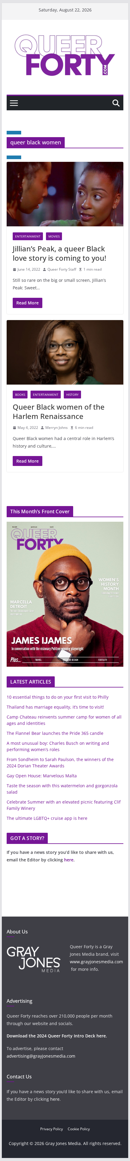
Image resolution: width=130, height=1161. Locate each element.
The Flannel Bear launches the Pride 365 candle (55, 733)
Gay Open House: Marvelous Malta (42, 776)
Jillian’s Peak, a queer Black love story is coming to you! (59, 253)
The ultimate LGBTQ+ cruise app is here (47, 818)
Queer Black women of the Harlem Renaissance (59, 411)
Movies (54, 236)
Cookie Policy (79, 1128)
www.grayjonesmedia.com (96, 961)
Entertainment (28, 236)
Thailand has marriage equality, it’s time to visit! (55, 707)
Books (20, 394)
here (68, 860)
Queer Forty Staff (61, 269)
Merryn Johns (56, 427)
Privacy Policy (51, 1128)
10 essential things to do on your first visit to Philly (58, 697)
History (72, 394)
